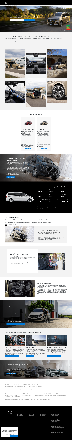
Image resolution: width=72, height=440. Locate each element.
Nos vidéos (51, 0)
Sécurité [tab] (14, 224)
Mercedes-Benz (19, 413)
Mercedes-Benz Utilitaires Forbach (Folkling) (57, 428)
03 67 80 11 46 (65, 0)
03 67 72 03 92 (58, 0)
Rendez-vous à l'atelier (31, 415)
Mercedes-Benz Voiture (12, 3)
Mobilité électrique (43, 414)
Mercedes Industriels (20, 415)
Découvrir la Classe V (11, 177)
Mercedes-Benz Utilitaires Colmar (56, 426)
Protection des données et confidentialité (21, 434)
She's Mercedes (42, 415)
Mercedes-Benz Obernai (54, 415)
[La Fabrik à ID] (36, 438)
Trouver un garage (31, 414)
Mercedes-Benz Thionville (55, 422)
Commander (28, 148)
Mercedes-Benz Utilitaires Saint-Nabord (57, 432)
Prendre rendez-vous (42, 3)
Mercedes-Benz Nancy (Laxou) (55, 420)
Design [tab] (6, 224)
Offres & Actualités (45, 0)
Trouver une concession (56, 3)
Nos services (49, 3)
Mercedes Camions (34, 3)
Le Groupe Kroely (31, 0)
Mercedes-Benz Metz (54, 421)
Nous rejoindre (42, 416)
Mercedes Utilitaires (26, 3)
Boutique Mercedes (38, 0)
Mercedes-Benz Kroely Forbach (55, 419)
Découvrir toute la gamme (11, 373)
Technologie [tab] (10, 224)
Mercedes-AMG (20, 3)
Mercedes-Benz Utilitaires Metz (55, 431)
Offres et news (42, 413)
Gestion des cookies (31, 434)
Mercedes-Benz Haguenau (55, 414)
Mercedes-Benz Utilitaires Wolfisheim (56, 425)
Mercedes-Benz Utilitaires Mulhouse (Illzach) (57, 427)
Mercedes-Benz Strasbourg (55, 413)
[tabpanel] (36, 234)
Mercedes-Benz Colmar (54, 416)
